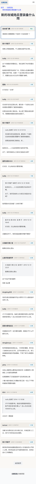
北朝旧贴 (10, 7)
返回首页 (18, 463)
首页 (2, 7)
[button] (33, 2)
